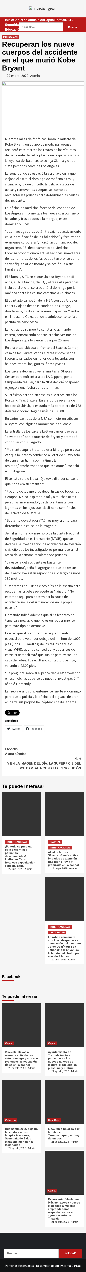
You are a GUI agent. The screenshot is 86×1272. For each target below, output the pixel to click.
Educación (13, 29)
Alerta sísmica (15, 751)
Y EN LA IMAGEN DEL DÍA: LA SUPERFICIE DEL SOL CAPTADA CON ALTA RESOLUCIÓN (44, 763)
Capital (55, 842)
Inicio (9, 20)
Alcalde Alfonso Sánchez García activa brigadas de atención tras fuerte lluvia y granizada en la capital (63, 858)
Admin (35, 75)
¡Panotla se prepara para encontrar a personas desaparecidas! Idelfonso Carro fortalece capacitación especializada (20, 856)
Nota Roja (53, 1120)
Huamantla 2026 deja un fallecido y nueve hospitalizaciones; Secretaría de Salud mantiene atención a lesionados (21, 1136)
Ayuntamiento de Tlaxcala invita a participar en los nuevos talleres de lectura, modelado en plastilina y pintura (62, 1060)
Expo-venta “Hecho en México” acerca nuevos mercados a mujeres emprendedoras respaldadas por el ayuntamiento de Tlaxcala (64, 1209)
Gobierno (10, 1120)
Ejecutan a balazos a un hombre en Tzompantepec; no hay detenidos (64, 1133)
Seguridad (13, 24)
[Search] (50, 20)
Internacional (10, 37)
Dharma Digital (70, 1266)
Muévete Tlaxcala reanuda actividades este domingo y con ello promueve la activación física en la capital (21, 1058)
